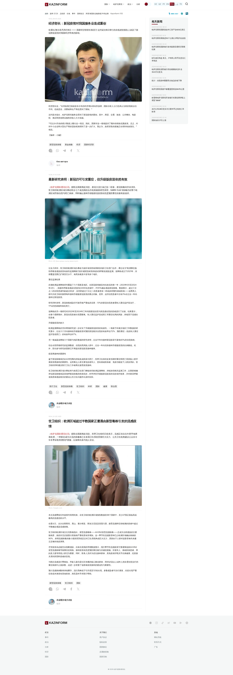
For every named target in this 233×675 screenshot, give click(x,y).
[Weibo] (168, 623)
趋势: (47, 14)
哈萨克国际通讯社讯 (60, 187)
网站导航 (157, 637)
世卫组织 (80, 386)
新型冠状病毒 (55, 144)
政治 (47, 642)
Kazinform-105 (116, 13)
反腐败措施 (104, 652)
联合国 (114, 386)
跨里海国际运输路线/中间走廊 (97, 13)
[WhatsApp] (57, 151)
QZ (159, 4)
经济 (78, 144)
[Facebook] (71, 151)
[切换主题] (147, 4)
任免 (68, 13)
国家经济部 (89, 144)
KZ (156, 4)
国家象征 (103, 647)
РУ (164, 4)
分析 (138, 4)
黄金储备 (69, 144)
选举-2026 (54, 13)
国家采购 (103, 656)
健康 (105, 386)
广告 (156, 647)
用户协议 (103, 637)
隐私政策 (103, 642)
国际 (98, 386)
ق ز (176, 4)
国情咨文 (80, 13)
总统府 (62, 13)
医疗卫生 (53, 386)
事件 (73, 13)
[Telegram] (64, 151)
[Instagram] (50, 151)
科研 (90, 386)
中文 (172, 4)
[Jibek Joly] (174, 13)
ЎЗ (181, 4)
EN (167, 4)
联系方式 (157, 642)
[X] (78, 151)
